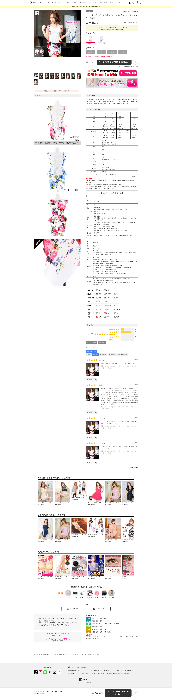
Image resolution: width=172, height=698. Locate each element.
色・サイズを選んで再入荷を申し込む (118, 693)
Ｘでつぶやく (100, 608)
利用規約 (126, 673)
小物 (119, 2)
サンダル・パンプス (79, 2)
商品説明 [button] (92, 96)
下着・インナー (92, 2)
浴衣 (101, 2)
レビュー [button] (92, 325)
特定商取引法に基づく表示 (114, 673)
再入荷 (54, 2)
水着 (105, 2)
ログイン (126, 22)
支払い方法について (127, 671)
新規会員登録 (72, 671)
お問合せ (106, 671)
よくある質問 (85, 673)
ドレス (60, 2)
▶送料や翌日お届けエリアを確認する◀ (111, 29)
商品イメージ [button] (41, 96)
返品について (115, 671)
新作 (49, 2)
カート (87, 671)
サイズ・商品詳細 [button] (95, 109)
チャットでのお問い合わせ (78, 667)
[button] (83, 41)
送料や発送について (74, 673)
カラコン (112, 2)
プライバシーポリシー (98, 673)
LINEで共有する (75, 608)
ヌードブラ (67, 2)
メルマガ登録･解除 (96, 671)
